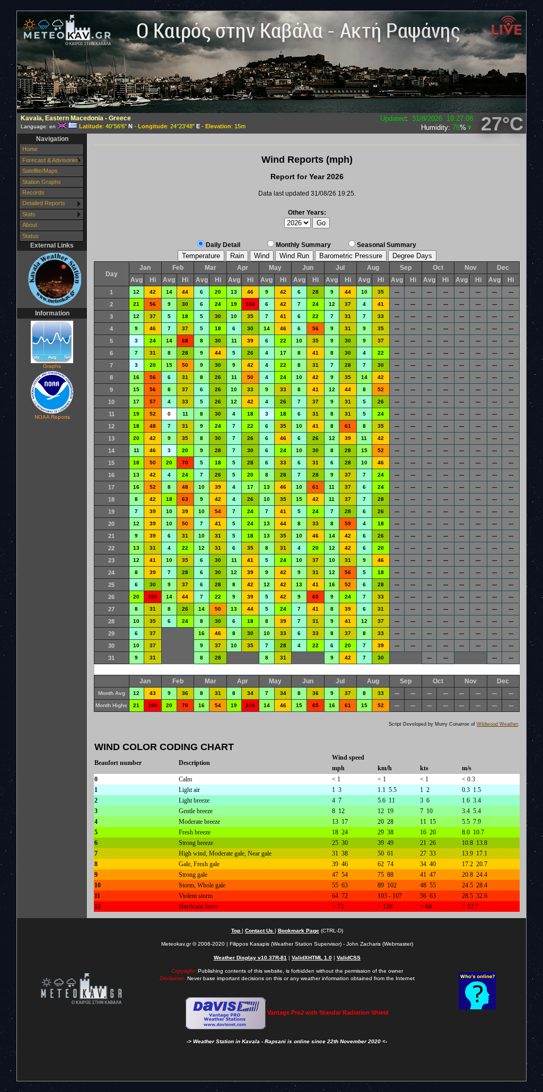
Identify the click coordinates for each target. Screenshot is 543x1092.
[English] (62, 126)
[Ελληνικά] (72, 126)
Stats (29, 214)
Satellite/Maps (40, 171)
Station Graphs (41, 182)
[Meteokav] (52, 279)
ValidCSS (349, 958)
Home (30, 149)
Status (30, 236)
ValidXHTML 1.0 (312, 958)
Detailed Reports (43, 203)
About (29, 225)
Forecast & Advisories (50, 160)
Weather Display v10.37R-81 (250, 958)
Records (33, 192)
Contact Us (260, 931)
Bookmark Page (298, 931)
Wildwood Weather (497, 724)
